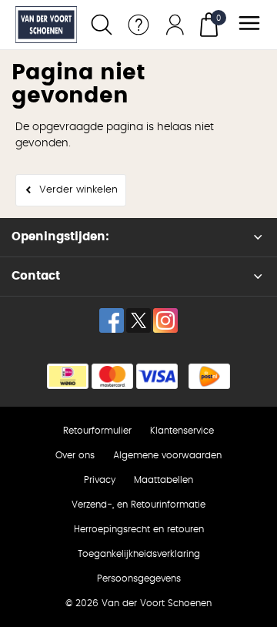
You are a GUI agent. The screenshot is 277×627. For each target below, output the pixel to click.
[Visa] (157, 376)
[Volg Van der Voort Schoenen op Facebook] (111, 320)
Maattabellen (163, 479)
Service (138, 24)
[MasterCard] (112, 376)
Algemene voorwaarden (167, 455)
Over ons (75, 455)
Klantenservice (182, 430)
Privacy (99, 479)
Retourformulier (97, 430)
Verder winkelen (78, 190)
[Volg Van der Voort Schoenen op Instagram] (165, 320)
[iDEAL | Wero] (67, 376)
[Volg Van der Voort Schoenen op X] (138, 320)
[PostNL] (209, 376)
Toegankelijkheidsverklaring (139, 553)
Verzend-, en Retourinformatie (138, 504)
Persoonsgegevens (139, 578)
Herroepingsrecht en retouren (139, 529)
